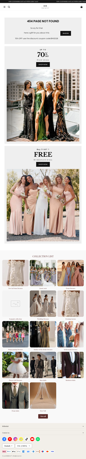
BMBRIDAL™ (9, 456)
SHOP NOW (43, 64)
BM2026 (66, 33)
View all (43, 416)
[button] (4, 7)
